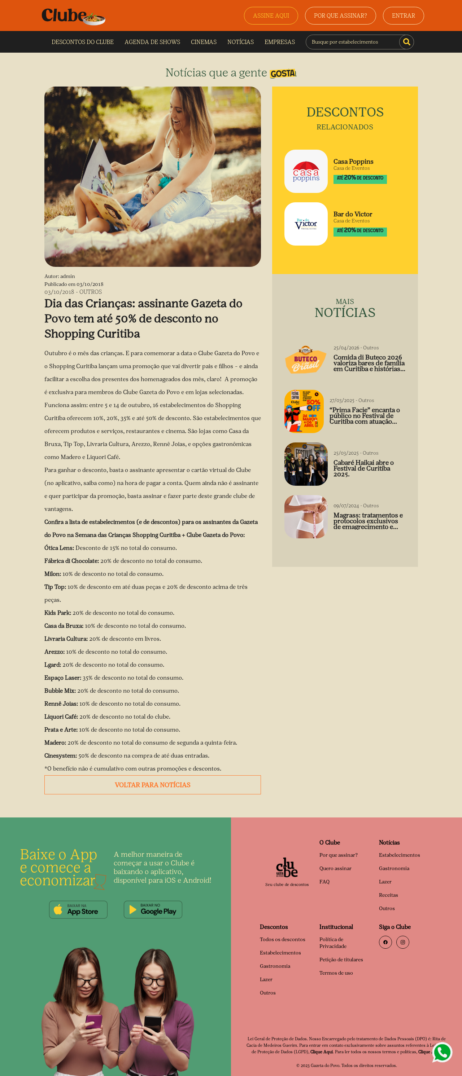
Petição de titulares (341, 960)
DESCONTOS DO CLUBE (83, 42)
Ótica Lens (58, 547)
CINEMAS (204, 42)
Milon (52, 573)
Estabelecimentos (399, 855)
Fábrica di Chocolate (70, 560)
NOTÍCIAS (240, 42)
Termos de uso (336, 973)
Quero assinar (335, 868)
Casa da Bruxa (63, 625)
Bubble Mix (59, 690)
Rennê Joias (60, 703)
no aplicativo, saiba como (80, 483)
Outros (387, 908)
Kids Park (57, 612)
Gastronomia (394, 868)
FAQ (324, 882)
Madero (54, 742)
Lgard (52, 664)
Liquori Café (60, 716)
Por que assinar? (338, 855)
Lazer (385, 882)
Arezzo (53, 651)
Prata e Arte (60, 729)
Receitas (388, 895)
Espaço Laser (62, 677)
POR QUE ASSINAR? (340, 15)
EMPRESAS (280, 42)
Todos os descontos (282, 939)
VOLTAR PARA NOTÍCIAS (153, 785)
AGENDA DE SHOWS (152, 42)
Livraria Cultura (65, 638)
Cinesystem (59, 755)
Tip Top (54, 586)
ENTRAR (403, 15)
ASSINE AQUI (271, 15)
